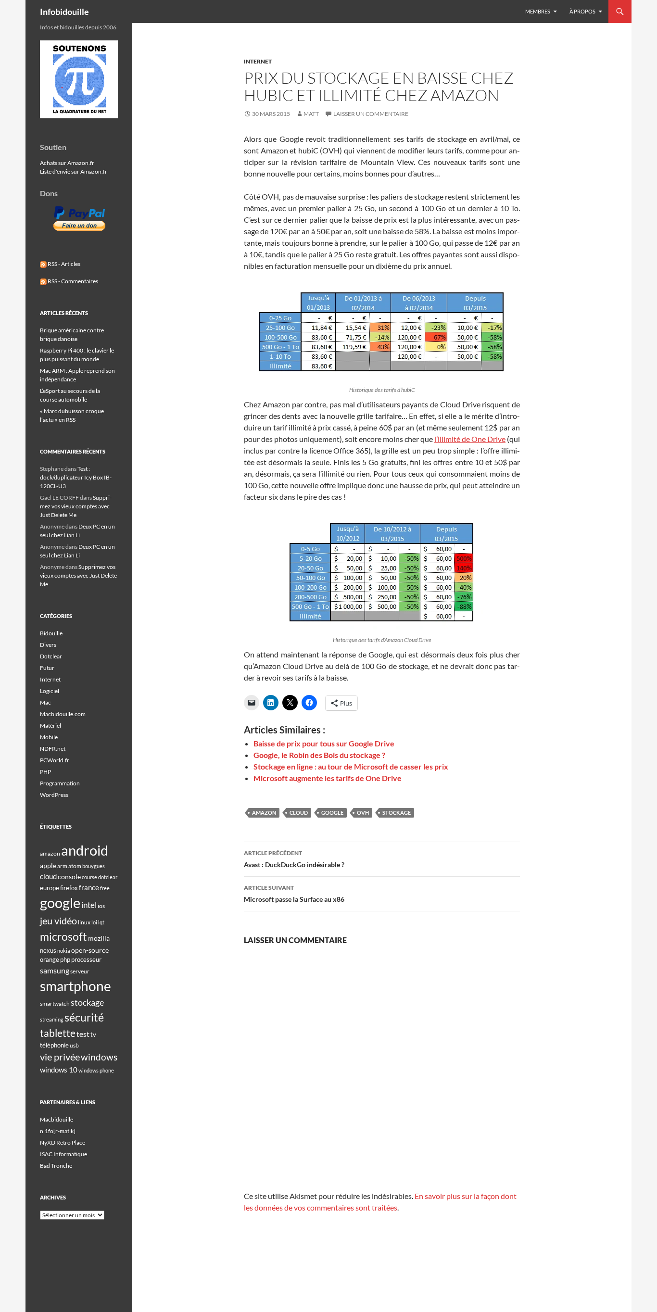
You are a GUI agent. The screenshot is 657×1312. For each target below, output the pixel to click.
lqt (101, 922)
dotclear (107, 877)
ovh (363, 812)
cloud (299, 812)
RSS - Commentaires (72, 281)
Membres (537, 11)
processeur (86, 959)
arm (62, 866)
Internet (258, 61)
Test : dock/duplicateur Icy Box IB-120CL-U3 (76, 477)
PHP (45, 771)
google (332, 812)
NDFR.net (52, 748)
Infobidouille (64, 11)
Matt (311, 113)
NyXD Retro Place (62, 1142)
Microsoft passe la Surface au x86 (294, 893)
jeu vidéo (58, 920)
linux (84, 922)
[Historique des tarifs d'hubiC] (382, 332)
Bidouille (51, 633)
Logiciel (49, 690)
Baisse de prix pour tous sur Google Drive (323, 743)
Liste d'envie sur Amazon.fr (73, 171)
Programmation (60, 783)
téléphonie (54, 1045)
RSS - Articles (63, 263)
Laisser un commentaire (370, 113)
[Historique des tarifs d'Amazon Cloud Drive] (382, 572)
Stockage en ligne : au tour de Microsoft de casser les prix (350, 766)
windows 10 (58, 1069)
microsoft (63, 936)
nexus (48, 950)
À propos (582, 11)
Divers (48, 644)
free (105, 888)
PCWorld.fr (54, 760)
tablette (58, 1033)
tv (93, 1034)
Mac (45, 702)
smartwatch (55, 1003)
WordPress (54, 794)
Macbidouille (56, 1119)
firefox (69, 888)
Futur (47, 667)
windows (99, 1056)
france (89, 887)
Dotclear (51, 656)
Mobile (49, 737)
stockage (396, 812)
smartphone (75, 986)
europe (49, 888)
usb (74, 1045)
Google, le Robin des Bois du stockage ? (319, 754)
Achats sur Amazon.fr (67, 162)
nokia (63, 950)
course (89, 877)
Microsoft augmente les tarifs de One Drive (327, 777)
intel (89, 905)
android (84, 850)
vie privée (60, 1056)
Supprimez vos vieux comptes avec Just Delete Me (76, 506)
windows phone (96, 1070)
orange (49, 959)
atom (74, 866)
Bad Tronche (56, 1165)
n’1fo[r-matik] (58, 1131)
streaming (51, 1019)
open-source (90, 950)
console (69, 876)
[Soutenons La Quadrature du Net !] (79, 78)
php (65, 959)
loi (94, 922)
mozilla (99, 938)
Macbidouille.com (63, 714)
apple (48, 865)
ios (101, 905)
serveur (79, 971)
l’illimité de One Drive (469, 438)
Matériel (50, 725)
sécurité (84, 1017)
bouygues (93, 866)
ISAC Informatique (63, 1154)
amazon (264, 812)
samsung (54, 970)
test (82, 1033)
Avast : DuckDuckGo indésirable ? (294, 859)
